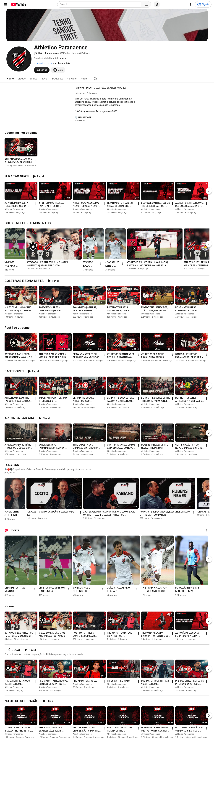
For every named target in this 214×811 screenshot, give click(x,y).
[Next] (209, 191)
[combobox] (100, 4)
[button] (80, 120)
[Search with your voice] (157, 4)
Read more (80, 121)
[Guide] (6, 4)
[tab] (10, 78)
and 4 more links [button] (61, 63)
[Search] (146, 4)
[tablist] (107, 78)
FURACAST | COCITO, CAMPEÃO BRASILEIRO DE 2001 (101, 88)
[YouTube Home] (18, 4)
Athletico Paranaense (14, 209)
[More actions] (36, 160)
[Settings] (190, 4)
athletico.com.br (44, 63)
